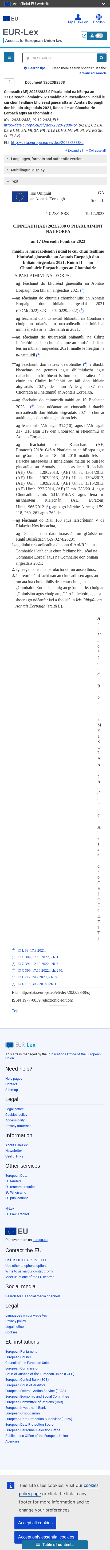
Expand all (75, 150)
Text (14, 181)
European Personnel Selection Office (32, 1430)
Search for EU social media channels (33, 1296)
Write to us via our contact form (29, 1271)
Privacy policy (15, 1321)
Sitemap (11, 1090)
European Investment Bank (25, 1408)
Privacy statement (19, 1126)
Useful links (14, 1156)
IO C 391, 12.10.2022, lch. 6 (38, 964)
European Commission (22, 1368)
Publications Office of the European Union (36, 1436)
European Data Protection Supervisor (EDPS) (38, 1419)
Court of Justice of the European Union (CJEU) (39, 1374)
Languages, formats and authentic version (46, 159)
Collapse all (97, 150)
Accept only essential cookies (46, 1537)
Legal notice (14, 1109)
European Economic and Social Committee (37, 1396)
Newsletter (13, 1151)
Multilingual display (28, 170)
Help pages (13, 1078)
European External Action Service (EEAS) (35, 1391)
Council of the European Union (27, 1363)
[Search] (102, 57)
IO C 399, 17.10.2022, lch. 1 (38, 957)
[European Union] (16, 1231)
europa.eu (40, 1240)
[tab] (55, 159)
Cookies (11, 1332)
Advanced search (92, 73)
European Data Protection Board (29, 1424)
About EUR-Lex (16, 1145)
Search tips (37, 68)
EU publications (17, 1198)
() (82, 290)
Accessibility (15, 1120)
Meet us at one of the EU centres (29, 1277)
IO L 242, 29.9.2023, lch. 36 (38, 977)
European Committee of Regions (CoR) (34, 1402)
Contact (11, 1084)
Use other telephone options (26, 1266)
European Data (16, 1176)
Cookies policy (16, 1115)
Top (15, 1011)
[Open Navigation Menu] (9, 57)
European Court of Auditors (25, 1385)
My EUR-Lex (78, 22)
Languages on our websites (26, 1315)
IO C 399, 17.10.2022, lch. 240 (40, 970)
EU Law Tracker (17, 1214)
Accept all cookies (35, 1523)
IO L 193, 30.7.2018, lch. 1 (37, 984)
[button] (55, 1544)
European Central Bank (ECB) (27, 1380)
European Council (18, 1357)
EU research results (20, 1187)
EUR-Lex (20, 32)
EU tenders (13, 1181)
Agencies (12, 1441)
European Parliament (21, 1351)
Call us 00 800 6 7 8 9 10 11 (25, 1260)
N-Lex (9, 1208)
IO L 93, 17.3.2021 (31, 950)
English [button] (99, 22)
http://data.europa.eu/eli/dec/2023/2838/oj (40, 125)
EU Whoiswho (15, 1192)
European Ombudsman (22, 1413)
